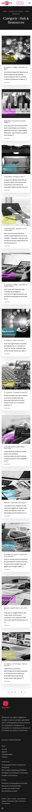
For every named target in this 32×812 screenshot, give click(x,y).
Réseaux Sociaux (15, 148)
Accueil (4, 749)
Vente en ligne (13, 256)
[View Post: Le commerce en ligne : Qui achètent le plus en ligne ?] (16, 267)
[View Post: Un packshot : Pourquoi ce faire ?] (16, 159)
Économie (7, 92)
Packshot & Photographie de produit (14, 783)
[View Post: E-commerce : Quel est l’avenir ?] (16, 323)
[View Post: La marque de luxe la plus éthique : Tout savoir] (16, 429)
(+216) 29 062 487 (14, 740)
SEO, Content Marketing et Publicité (14, 770)
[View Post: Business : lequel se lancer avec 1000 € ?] (16, 590)
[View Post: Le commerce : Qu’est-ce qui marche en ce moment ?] (16, 537)
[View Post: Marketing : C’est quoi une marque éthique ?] (16, 103)
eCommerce (14, 364)
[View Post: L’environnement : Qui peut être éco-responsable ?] (16, 211)
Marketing (13, 92)
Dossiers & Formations (9, 775)
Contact (5, 757)
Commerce (7, 39)
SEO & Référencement (9, 791)
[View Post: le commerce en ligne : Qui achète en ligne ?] (16, 50)
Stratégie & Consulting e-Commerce (15, 773)
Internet (13, 39)
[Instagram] (2, 808)
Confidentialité (7, 754)
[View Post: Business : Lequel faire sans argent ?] (16, 485)
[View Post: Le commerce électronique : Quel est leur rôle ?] (16, 646)
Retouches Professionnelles (11, 786)
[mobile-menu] (28, 3)
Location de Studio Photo (10, 788)
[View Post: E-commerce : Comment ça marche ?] (16, 375)
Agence (4, 752)
